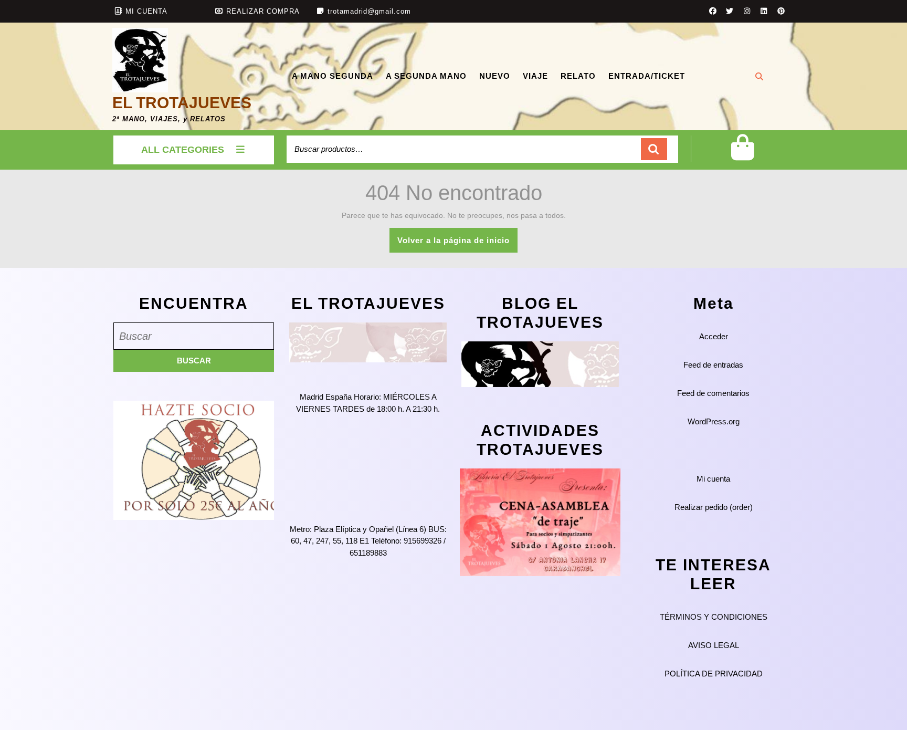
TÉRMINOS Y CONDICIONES (713, 616)
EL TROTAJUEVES (181, 102)
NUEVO (494, 75)
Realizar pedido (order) (713, 507)
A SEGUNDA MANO (426, 75)
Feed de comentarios (713, 393)
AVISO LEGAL (713, 645)
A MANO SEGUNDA (332, 75)
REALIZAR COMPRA (263, 11)
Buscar (654, 149)
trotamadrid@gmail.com (369, 11)
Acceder (713, 336)
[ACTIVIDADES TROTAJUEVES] (540, 521)
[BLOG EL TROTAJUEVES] (540, 363)
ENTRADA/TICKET (646, 75)
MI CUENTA (146, 11)
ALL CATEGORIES (182, 149)
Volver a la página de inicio (457, 244)
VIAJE (535, 75)
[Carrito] (742, 155)
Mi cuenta (713, 478)
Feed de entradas (713, 364)
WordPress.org (714, 421)
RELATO (578, 75)
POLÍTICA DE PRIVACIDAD (714, 673)
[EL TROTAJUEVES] (368, 341)
